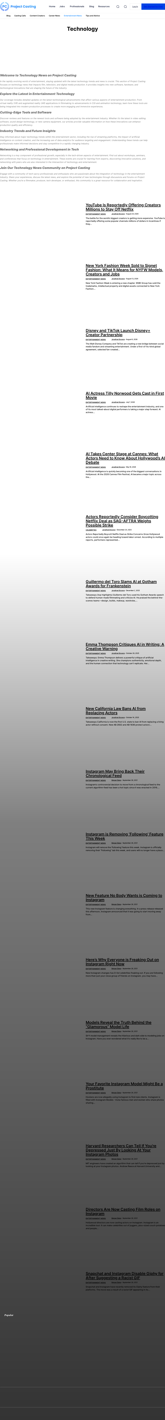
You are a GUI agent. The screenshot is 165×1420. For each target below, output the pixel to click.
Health (85, 46)
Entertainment (84, 41)
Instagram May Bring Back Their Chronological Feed (115, 773)
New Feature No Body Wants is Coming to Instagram (124, 897)
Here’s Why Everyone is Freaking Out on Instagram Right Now (122, 961)
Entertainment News (96, 214)
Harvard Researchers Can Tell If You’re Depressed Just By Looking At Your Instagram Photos (121, 1150)
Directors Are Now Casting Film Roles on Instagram (123, 1211)
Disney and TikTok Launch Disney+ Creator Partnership (118, 332)
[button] (125, 6)
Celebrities (84, 39)
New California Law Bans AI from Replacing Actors (116, 710)
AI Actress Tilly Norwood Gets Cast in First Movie (125, 395)
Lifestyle (85, 48)
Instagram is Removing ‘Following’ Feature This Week (124, 836)
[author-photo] (109, 214)
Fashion (84, 43)
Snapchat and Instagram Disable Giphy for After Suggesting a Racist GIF (124, 1275)
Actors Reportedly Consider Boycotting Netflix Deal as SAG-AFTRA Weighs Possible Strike (122, 520)
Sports (84, 57)
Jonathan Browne (118, 214)
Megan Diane (116, 780)
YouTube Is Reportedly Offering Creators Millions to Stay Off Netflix (123, 207)
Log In (135, 6)
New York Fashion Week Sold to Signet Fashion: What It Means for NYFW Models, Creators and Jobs (124, 269)
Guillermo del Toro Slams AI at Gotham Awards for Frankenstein (121, 583)
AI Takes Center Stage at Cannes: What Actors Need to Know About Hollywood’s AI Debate (125, 458)
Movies (84, 50)
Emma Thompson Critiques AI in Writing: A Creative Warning (125, 646)
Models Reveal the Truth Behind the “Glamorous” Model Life (118, 1024)
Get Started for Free (153, 6)
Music (85, 53)
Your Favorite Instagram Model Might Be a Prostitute (124, 1085)
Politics (84, 55)
